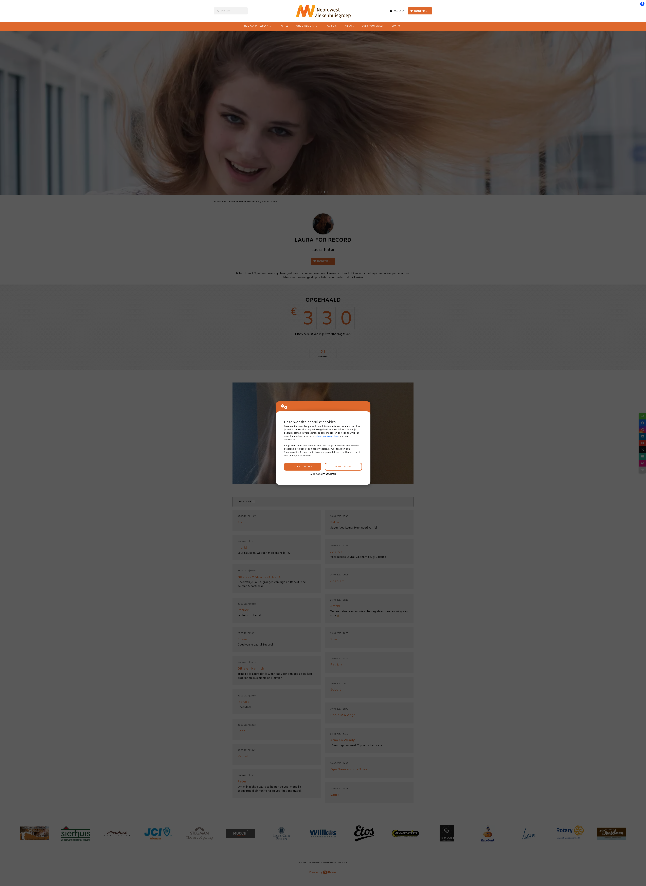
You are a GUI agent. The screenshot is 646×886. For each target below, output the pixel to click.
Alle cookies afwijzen (323, 474)
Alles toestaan (303, 466)
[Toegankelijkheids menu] (642, 4)
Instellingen (343, 466)
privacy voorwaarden (326, 436)
